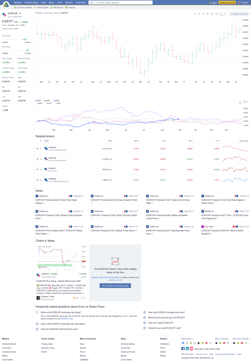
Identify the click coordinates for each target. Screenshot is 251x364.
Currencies (48, 13)
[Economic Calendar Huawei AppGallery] (242, 343)
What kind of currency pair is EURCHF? (166, 317)
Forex (162, 347)
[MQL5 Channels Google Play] (220, 343)
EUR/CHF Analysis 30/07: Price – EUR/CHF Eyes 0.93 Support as (224, 217)
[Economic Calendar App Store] (234, 343)
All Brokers (164, 344)
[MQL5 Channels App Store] (216, 343)
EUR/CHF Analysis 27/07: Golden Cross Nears (113, 230)
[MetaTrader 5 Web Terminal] (194, 343)
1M (203, 14)
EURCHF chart (67, 318)
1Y (221, 14)
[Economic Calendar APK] (245, 343)
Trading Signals (42, 7)
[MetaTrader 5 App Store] (198, 343)
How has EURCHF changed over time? (166, 312)
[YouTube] (191, 349)
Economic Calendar (24, 7)
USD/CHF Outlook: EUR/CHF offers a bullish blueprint (222, 232)
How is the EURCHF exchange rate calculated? (63, 324)
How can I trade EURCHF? (160, 322)
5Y (225, 14)
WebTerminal (58, 7)
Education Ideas (48, 347)
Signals (83, 347)
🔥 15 (75, 298)
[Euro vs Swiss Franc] (71, 196)
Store (59, 2)
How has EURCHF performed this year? (59, 329)
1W (199, 14)
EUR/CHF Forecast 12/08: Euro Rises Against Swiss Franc (222, 201)
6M (212, 14)
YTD (216, 14)
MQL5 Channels (221, 338)
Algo (43, 2)
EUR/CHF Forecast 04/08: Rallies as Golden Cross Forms (167, 217)
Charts (44, 351)
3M (208, 14)
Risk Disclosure (187, 354)
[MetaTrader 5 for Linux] (190, 343)
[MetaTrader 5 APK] (210, 343)
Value (245, 101)
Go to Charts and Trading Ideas (115, 285)
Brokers (69, 2)
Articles (83, 355)
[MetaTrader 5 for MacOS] (186, 343)
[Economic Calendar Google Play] (238, 343)
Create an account (227, 2)
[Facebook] (183, 349)
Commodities (7, 359)
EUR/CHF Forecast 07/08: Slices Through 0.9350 (114, 215)
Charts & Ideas (31, 2)
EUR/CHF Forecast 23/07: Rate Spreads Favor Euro (168, 232)
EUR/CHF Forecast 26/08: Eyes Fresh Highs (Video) (56, 201)
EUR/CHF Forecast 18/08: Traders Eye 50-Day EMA (168, 201)
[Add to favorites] (20, 13)
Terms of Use (201, 354)
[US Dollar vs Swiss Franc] (234, 226)
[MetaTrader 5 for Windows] (182, 343)
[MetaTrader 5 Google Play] (202, 343)
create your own (115, 280)
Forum (82, 351)
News (51, 2)
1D (195, 14)
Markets (17, 2)
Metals (5, 355)
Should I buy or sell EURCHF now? (164, 328)
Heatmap (71, 7)
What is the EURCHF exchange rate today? (61, 312)
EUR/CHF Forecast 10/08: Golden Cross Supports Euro (59, 217)
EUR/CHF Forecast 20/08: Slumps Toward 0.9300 (114, 199)
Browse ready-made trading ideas (106, 277)
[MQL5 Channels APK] (228, 343)
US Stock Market (9, 344)
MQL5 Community (88, 338)
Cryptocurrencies (9, 351)
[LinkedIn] (187, 349)
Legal (239, 354)
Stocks (163, 351)
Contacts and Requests (225, 354)
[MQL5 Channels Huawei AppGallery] (224, 343)
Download (80, 2)
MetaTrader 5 (187, 338)
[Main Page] (6, 4)
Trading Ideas (47, 344)
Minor (56, 13)
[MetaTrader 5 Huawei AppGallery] (206, 343)
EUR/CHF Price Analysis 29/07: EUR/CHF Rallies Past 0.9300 (59, 232)
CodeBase (84, 359)
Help (211, 354)
